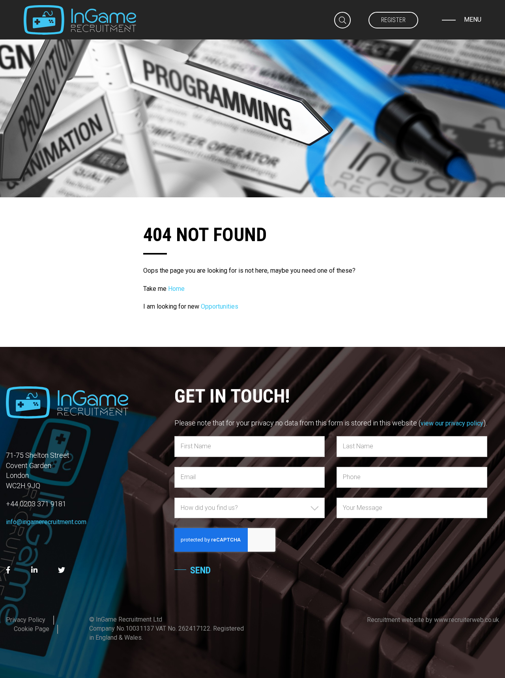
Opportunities (219, 306)
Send (200, 570)
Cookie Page (31, 629)
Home (176, 288)
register (393, 20)
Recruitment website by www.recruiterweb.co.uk (433, 620)
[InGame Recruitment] (80, 19)
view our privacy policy (452, 423)
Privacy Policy (25, 620)
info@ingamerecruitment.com (46, 522)
